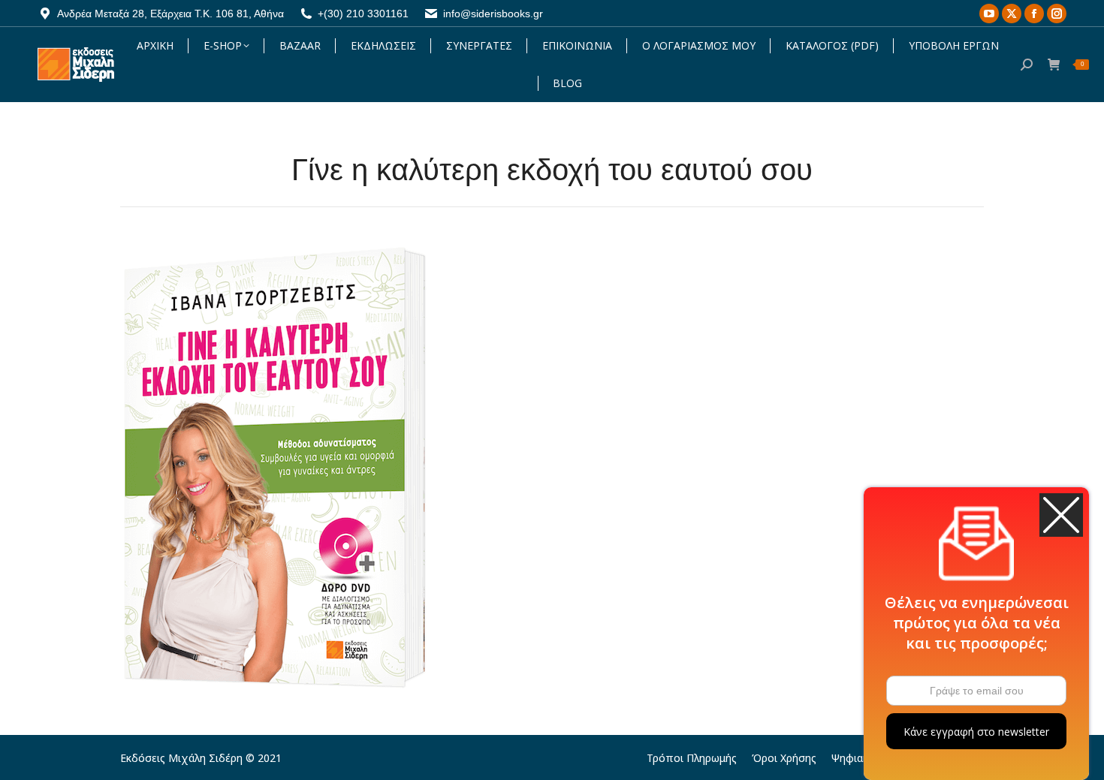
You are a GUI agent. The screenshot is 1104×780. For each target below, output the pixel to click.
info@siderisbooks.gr (493, 14)
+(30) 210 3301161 (363, 14)
